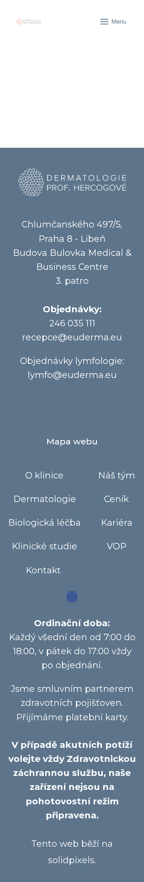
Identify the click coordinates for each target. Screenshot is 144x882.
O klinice (44, 475)
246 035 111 (72, 323)
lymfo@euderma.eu (72, 375)
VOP (116, 546)
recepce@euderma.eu (72, 337)
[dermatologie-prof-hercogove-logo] (28, 21)
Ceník (116, 499)
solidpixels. (72, 860)
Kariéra (116, 522)
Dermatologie (44, 499)
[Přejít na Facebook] (72, 597)
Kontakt (44, 570)
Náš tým (116, 475)
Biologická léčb (42, 522)
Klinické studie (44, 546)
